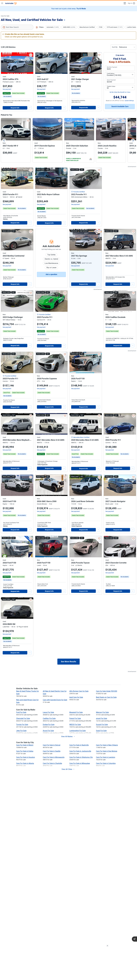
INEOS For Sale (75, 725)
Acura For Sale (48, 731)
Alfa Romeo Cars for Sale (78, 691)
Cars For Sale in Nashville (79, 745)
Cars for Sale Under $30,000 (106, 691)
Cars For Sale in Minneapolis (53, 757)
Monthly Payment (112, 67)
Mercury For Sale (102, 712)
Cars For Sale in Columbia (106, 763)
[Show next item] (98, 240)
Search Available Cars (119, 106)
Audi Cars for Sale (76, 697)
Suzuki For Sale (102, 725)
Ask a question (51, 274)
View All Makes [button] (67, 736)
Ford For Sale (21, 712)
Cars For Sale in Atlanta (25, 763)
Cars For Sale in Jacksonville (80, 751)
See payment (7, 89)
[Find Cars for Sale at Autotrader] (11, 3)
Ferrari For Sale (75, 718)
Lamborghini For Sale (77, 731)
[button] (124, 3)
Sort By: (115, 47)
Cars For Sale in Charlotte (52, 763)
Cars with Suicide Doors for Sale (55, 700)
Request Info (15, 108)
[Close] (107, 945)
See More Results (68, 661)
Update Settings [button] (129, 100)
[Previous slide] (4, 141)
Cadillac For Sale (49, 718)
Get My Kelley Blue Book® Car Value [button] (120, 92)
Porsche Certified (79, 192)
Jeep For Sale (21, 731)
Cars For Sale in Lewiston (105, 757)
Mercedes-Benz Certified (81, 437)
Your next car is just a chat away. (68, 9)
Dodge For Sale (48, 725)
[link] (7, 96)
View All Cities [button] (67, 769)
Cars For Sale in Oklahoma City (81, 757)
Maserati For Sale (76, 712)
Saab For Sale (101, 731)
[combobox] (17, 27)
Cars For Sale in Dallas (24, 751)
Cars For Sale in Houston (25, 757)
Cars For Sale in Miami (24, 745)
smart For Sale (101, 718)
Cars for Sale (5, 16)
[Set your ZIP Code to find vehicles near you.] (65, 20)
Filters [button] (41, 27)
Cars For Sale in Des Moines (106, 751)
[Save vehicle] (30, 55)
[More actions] (30, 108)
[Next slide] (133, 141)
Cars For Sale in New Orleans (107, 745)
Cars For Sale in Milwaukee (79, 763)
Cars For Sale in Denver (51, 745)
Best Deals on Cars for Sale (106, 697)
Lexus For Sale (48, 712)
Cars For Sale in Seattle (51, 751)
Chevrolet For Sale (23, 718)
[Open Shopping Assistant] (134, 939)
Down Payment (111, 80)
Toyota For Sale (22, 725)
